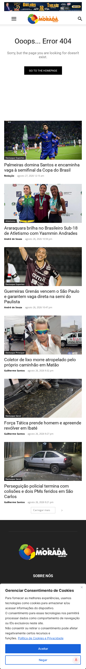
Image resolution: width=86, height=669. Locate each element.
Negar (43, 660)
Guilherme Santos (14, 370)
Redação (9, 175)
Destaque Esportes (14, 157)
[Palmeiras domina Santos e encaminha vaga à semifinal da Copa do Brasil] (43, 140)
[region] (43, 626)
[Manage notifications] (76, 659)
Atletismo (10, 221)
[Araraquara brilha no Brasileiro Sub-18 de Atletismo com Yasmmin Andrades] (43, 203)
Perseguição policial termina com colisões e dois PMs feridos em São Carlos (38, 491)
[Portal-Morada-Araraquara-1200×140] (43, 6)
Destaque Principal (14, 352)
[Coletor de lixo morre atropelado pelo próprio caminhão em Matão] (43, 335)
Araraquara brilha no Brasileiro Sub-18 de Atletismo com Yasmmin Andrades (41, 231)
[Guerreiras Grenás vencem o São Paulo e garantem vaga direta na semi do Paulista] (43, 266)
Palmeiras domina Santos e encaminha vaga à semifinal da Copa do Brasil (42, 167)
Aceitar (43, 648)
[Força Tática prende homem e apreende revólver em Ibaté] (43, 398)
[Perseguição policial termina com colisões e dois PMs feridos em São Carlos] (43, 461)
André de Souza (13, 238)
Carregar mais (41, 510)
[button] (7, 18)
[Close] (81, 587)
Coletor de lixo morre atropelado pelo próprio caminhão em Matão (40, 362)
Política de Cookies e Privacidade (40, 638)
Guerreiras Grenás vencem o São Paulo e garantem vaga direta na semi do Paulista (41, 296)
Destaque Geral (13, 415)
